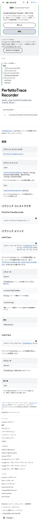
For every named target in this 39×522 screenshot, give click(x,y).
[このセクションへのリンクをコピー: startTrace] (13, 237)
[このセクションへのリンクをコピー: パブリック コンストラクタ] (33, 206)
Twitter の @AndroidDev (9, 453)
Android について (7, 504)
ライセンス (6, 507)
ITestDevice (7, 131)
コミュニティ (19, 504)
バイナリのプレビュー (9, 432)
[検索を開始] (23, 2)
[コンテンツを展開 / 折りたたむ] (15, 63)
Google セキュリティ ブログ (11, 459)
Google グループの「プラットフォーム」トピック (17, 462)
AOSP (3, 58)
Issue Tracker (6, 497)
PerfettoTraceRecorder (13, 154)
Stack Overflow (6, 493)
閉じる (19, 25)
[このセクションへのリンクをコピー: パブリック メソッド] (26, 231)
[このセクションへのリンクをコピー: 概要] (8, 142)
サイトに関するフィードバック (12, 510)
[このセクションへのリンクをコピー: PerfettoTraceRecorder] (26, 212)
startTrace (8, 173)
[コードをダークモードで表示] (36, 218)
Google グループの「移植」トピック (13, 469)
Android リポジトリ (8, 422)
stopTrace (8, 191)
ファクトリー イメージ (9, 435)
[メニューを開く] (3, 2)
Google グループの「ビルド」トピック (14, 466)
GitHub (4, 441)
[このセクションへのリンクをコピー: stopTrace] (13, 335)
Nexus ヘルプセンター (9, 484)
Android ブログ (6, 456)
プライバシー (16, 507)
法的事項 (28, 504)
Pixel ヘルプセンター (8, 480)
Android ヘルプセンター (9, 477)
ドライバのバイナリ (8, 438)
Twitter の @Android (8, 450)
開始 (19, 32)
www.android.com (8, 487)
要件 (3, 425)
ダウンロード (6, 428)
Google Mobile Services (9, 490)
